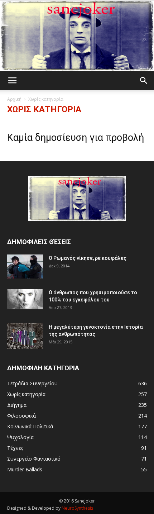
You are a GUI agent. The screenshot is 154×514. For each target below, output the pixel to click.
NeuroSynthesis (77, 508)
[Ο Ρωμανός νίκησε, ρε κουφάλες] (25, 266)
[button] (144, 80)
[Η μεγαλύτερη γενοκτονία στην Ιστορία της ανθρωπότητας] (25, 336)
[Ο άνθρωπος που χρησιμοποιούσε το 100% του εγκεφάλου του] (25, 299)
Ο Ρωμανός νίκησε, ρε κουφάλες (87, 258)
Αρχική (14, 99)
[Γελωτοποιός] (77, 35)
